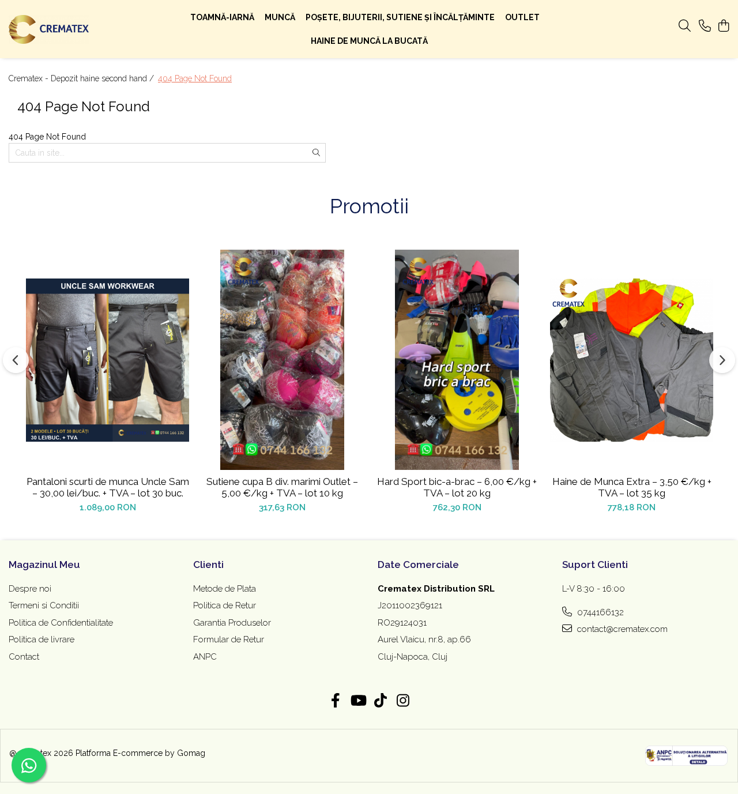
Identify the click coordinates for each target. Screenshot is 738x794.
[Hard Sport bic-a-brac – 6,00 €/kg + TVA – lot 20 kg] (457, 360)
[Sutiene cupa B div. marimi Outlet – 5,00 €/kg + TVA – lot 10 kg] (282, 360)
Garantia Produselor (232, 623)
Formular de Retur (228, 639)
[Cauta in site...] (685, 26)
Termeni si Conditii (44, 605)
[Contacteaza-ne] (705, 26)
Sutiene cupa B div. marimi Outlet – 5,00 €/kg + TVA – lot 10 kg (282, 487)
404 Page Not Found (195, 78)
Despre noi (30, 589)
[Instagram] (403, 701)
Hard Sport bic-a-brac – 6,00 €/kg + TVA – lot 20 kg (457, 487)
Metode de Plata (224, 589)
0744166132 (599, 612)
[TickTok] (380, 701)
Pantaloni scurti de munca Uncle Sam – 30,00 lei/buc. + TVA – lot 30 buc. (108, 487)
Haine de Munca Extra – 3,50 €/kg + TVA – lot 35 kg (631, 487)
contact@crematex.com (621, 629)
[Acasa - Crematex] (74, 29)
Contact (24, 657)
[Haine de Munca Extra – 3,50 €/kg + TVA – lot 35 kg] (631, 360)
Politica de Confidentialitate (61, 623)
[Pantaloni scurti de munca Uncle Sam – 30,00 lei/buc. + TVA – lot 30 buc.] (107, 360)
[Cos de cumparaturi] (723, 26)
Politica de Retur (224, 605)
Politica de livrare (41, 639)
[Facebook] (335, 701)
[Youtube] (358, 701)
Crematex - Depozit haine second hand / (82, 78)
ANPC (205, 657)
